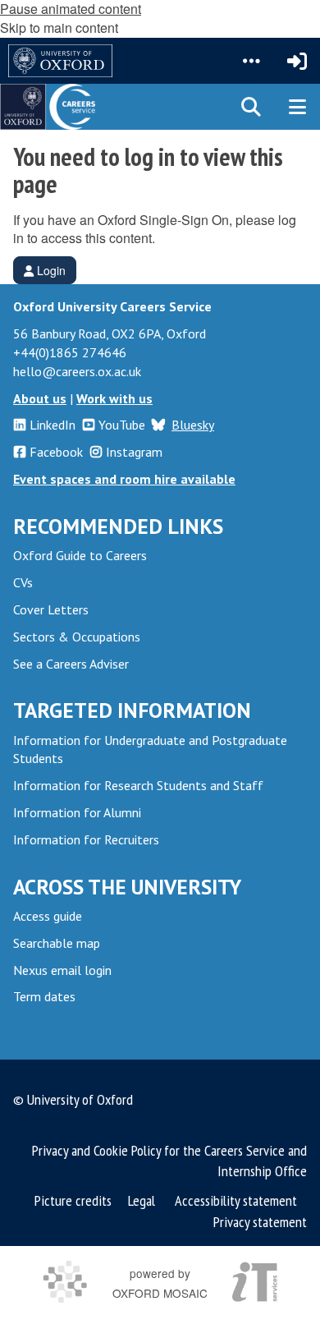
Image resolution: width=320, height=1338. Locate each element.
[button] (251, 61)
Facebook (56, 452)
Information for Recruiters (86, 839)
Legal (141, 1200)
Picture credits (73, 1200)
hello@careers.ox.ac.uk (77, 371)
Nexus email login (62, 970)
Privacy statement (260, 1221)
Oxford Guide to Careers (80, 555)
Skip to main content (59, 27)
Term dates (44, 996)
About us (39, 398)
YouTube (121, 424)
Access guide (47, 916)
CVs (23, 582)
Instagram (134, 452)
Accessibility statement (236, 1200)
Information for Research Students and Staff (138, 785)
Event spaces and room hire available (124, 479)
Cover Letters (51, 609)
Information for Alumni (77, 812)
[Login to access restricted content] (297, 61)
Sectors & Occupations (76, 636)
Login (50, 270)
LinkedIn (52, 424)
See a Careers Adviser (71, 663)
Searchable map (56, 943)
